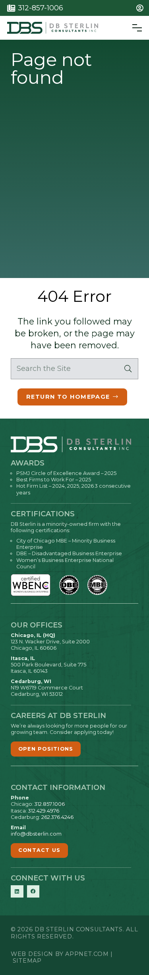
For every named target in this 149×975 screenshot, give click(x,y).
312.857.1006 (50, 804)
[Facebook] (33, 891)
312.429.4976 (43, 811)
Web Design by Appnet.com (59, 954)
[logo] (52, 28)
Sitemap (27, 960)
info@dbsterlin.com (36, 834)
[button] (141, 8)
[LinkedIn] (17, 891)
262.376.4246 (57, 817)
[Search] (128, 368)
